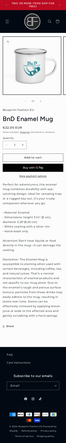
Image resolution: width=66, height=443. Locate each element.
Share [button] (10, 326)
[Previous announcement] (6, 5)
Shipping (25, 132)
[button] (7, 21)
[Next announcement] (59, 5)
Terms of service (24, 436)
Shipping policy (45, 436)
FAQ (10, 354)
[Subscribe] (55, 386)
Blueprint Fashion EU (30, 426)
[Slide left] (25, 101)
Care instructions (19, 362)
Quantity (8, 138)
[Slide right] (40, 101)
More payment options (33, 176)
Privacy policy (49, 431)
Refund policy (29, 431)
